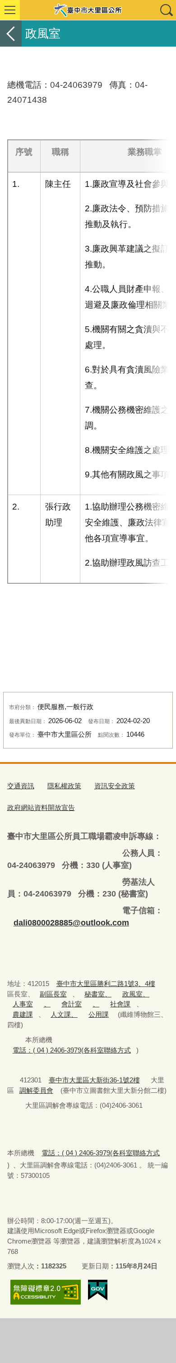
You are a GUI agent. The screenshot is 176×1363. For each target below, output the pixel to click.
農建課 (23, 1014)
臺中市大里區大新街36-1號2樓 (94, 1080)
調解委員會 (36, 1090)
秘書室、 (97, 994)
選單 (10, 10)
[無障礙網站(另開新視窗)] (45, 1292)
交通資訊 (20, 786)
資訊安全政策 (114, 786)
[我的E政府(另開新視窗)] (97, 1290)
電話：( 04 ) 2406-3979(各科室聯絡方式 (72, 1050)
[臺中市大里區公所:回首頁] (88, 10)
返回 (11, 33)
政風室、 (135, 994)
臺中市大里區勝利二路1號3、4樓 (105, 983)
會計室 (71, 1004)
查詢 (166, 10)
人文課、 (64, 1014)
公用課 (98, 1014)
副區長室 (53, 994)
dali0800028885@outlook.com (71, 922)
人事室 (23, 1004)
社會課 (120, 1004)
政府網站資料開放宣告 (41, 807)
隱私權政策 (64, 786)
